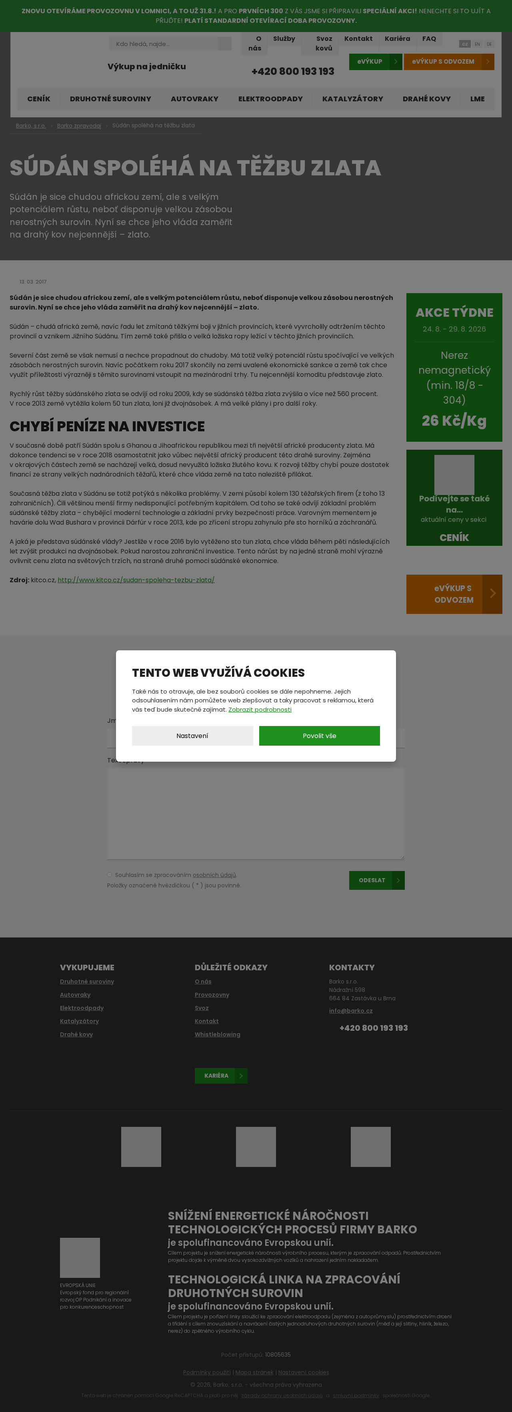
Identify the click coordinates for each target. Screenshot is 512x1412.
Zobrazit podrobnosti (260, 709)
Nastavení (192, 735)
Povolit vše (319, 735)
